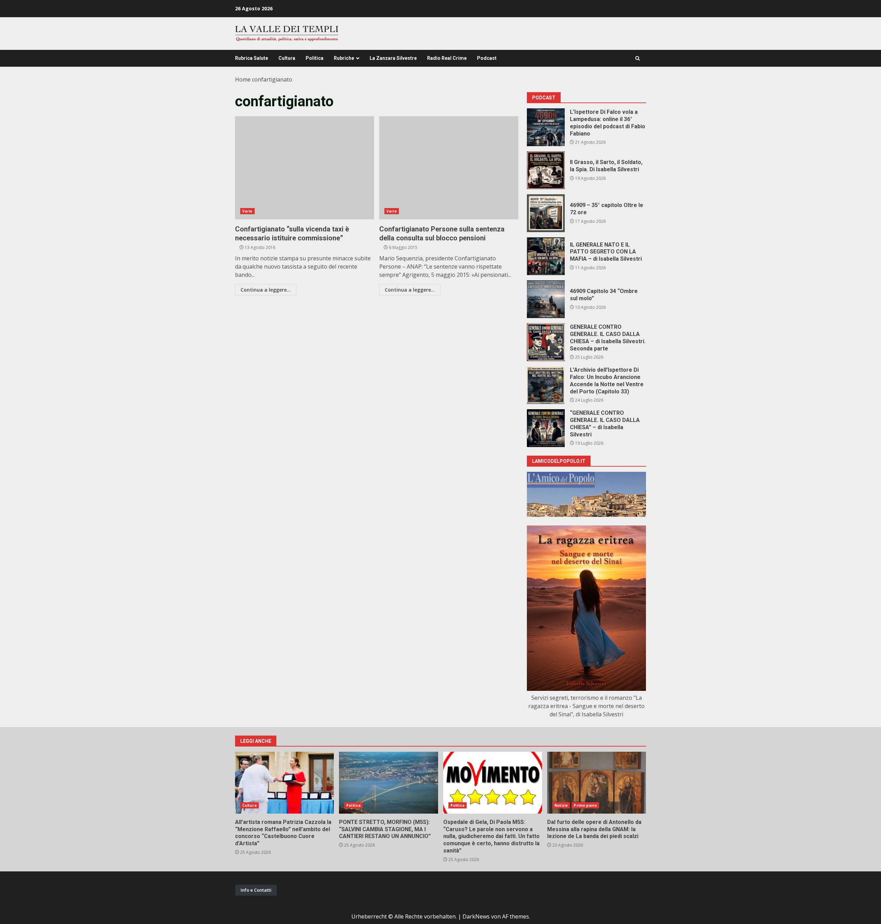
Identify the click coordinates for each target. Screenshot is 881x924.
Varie (247, 211)
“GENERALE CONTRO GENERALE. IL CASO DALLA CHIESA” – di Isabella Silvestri (546, 428)
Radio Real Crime (447, 58)
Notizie (561, 805)
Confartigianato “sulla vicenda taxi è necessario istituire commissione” (304, 167)
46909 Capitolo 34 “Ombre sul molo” (546, 299)
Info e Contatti (256, 890)
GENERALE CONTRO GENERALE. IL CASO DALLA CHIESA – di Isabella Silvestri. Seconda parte (546, 342)
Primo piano (585, 805)
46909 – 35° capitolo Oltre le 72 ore (546, 213)
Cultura (286, 58)
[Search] (637, 58)
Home (243, 79)
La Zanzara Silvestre (393, 58)
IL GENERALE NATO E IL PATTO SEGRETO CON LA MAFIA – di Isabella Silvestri (546, 256)
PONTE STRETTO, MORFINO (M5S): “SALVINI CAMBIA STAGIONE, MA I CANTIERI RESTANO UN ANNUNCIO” (388, 783)
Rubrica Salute (251, 58)
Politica (314, 58)
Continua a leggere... (266, 289)
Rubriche (344, 58)
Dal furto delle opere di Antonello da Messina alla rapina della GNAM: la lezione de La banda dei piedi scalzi (596, 783)
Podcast (487, 58)
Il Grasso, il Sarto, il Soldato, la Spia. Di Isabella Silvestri (546, 170)
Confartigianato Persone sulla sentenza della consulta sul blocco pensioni (448, 167)
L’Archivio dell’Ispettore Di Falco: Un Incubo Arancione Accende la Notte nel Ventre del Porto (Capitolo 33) (546, 385)
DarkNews (476, 916)
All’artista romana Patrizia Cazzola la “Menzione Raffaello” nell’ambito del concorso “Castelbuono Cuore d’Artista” (284, 783)
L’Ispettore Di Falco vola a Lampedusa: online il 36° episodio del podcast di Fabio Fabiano (546, 127)
